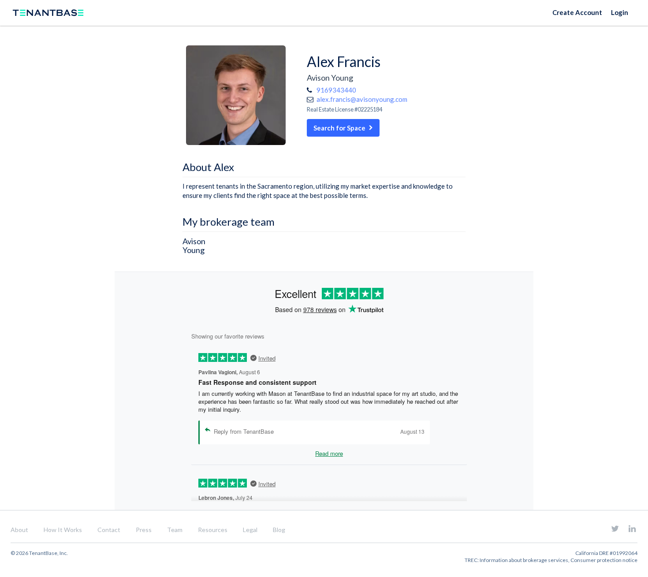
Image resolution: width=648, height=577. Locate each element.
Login (619, 12)
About (19, 529)
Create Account (577, 12)
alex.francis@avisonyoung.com (362, 99)
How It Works (63, 529)
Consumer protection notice (603, 560)
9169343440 (336, 90)
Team (174, 529)
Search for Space (339, 128)
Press (144, 529)
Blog (279, 529)
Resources (212, 529)
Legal (250, 529)
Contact (108, 529)
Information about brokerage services (524, 560)
